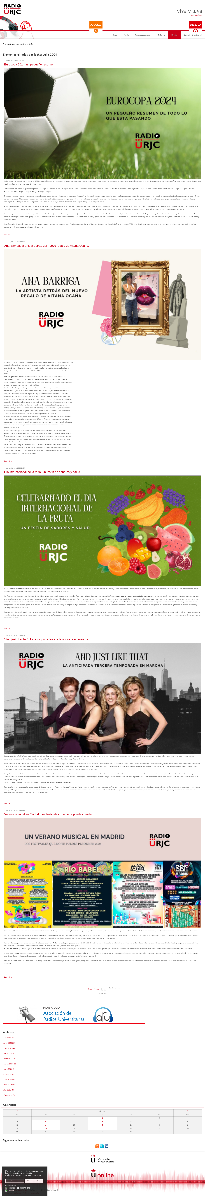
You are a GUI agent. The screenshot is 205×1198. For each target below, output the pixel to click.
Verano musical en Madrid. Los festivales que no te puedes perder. (48, 814)
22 (102, 1128)
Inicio (115, 35)
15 (102, 1125)
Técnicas (11, 1188)
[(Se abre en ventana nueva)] (74, 1014)
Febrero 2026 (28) (9, 1064)
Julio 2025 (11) (8, 1074)
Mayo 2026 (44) (9, 1048)
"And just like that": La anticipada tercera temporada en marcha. (46, 639)
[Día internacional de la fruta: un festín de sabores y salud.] (102, 530)
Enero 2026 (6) (8, 1069)
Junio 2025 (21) (9, 1080)
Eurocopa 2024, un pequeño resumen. (29, 64)
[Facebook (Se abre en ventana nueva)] (107, 1146)
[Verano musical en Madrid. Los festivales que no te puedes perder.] (102, 873)
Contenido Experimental (193, 35)
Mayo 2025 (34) (9, 1085)
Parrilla (126, 35)
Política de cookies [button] (13, 1175)
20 (46, 1128)
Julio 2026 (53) (8, 1038)
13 (45, 1125)
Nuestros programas (143, 35)
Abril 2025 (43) (8, 1090)
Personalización (26, 1188)
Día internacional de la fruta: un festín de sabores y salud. (42, 472)
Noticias (174, 35)
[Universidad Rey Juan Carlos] (102, 1158)
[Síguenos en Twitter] (102, 1146)
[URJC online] (102, 1173)
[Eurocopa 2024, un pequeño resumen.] (102, 123)
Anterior (97, 989)
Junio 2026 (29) (9, 1043)
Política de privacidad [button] (32, 1175)
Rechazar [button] (14, 1181)
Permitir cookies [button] (33, 1181)
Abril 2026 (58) (8, 1053)
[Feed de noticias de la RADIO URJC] (97, 1146)
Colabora (161, 35)
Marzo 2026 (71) (9, 1059)
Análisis (10, 1191)
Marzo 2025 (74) (9, 1095)
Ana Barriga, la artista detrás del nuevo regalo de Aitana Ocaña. (46, 245)
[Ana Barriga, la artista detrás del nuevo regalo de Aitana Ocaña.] (102, 304)
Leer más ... (8, 235)
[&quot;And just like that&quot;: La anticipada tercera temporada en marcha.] (102, 698)
